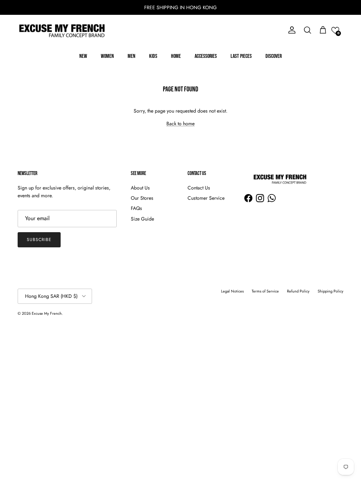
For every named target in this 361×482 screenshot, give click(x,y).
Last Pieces (241, 56)
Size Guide (142, 218)
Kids (153, 56)
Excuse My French (47, 313)
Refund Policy (298, 291)
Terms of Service (265, 291)
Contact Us (199, 187)
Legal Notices (232, 291)
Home (176, 56)
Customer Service (206, 197)
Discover (273, 56)
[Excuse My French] (62, 30)
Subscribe (39, 239)
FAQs (136, 208)
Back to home (180, 123)
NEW (83, 56)
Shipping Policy (330, 291)
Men (131, 56)
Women (107, 56)
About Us (140, 187)
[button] (335, 30)
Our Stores (142, 197)
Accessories (206, 56)
